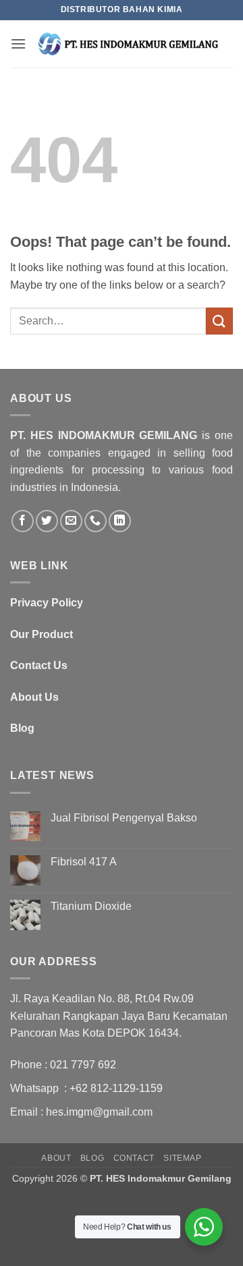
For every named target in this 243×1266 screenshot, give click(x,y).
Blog (92, 1158)
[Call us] (95, 521)
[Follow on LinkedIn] (120, 521)
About (56, 1158)
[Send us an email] (71, 521)
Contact (134, 1158)
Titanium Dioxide (91, 906)
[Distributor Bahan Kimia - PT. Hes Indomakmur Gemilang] (127, 44)
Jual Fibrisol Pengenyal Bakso (124, 818)
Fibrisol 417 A (84, 861)
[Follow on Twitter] (47, 521)
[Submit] (219, 321)
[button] (18, 43)
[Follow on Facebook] (22, 521)
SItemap (182, 1158)
